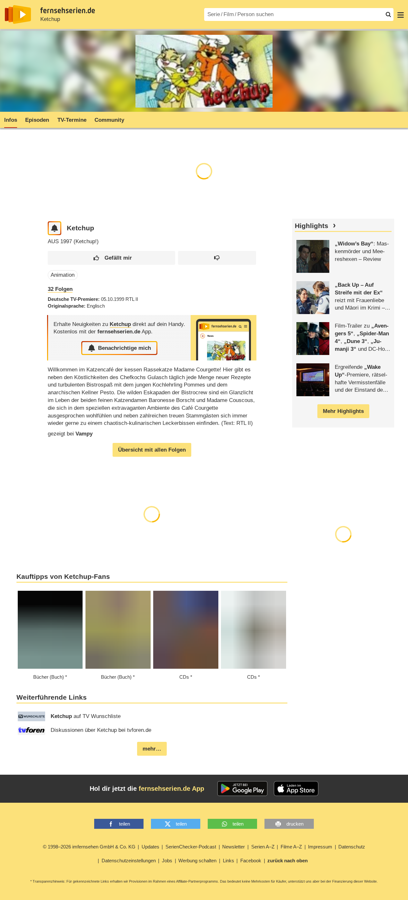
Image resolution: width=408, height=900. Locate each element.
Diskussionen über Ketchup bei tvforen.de (101, 730)
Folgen (60, 289)
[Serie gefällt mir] (111, 258)
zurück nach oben (287, 860)
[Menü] (400, 14)
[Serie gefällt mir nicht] (217, 258)
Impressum (320, 846)
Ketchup (50, 19)
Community (109, 120)
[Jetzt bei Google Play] (242, 788)
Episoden (37, 120)
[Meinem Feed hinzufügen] (55, 228)
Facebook (250, 860)
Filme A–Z (291, 846)
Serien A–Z (262, 846)
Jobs (167, 860)
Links (228, 860)
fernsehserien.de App (171, 788)
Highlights (311, 226)
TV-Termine (71, 120)
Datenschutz (351, 846)
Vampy (84, 434)
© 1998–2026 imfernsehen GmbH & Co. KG (89, 846)
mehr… (152, 749)
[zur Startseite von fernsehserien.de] (18, 14)
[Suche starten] (388, 14)
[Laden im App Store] (296, 788)
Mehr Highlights (343, 411)
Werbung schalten (197, 860)
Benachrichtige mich (124, 348)
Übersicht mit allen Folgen (152, 450)
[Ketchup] (223, 337)
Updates (150, 846)
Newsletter (233, 846)
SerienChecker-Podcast (190, 846)
